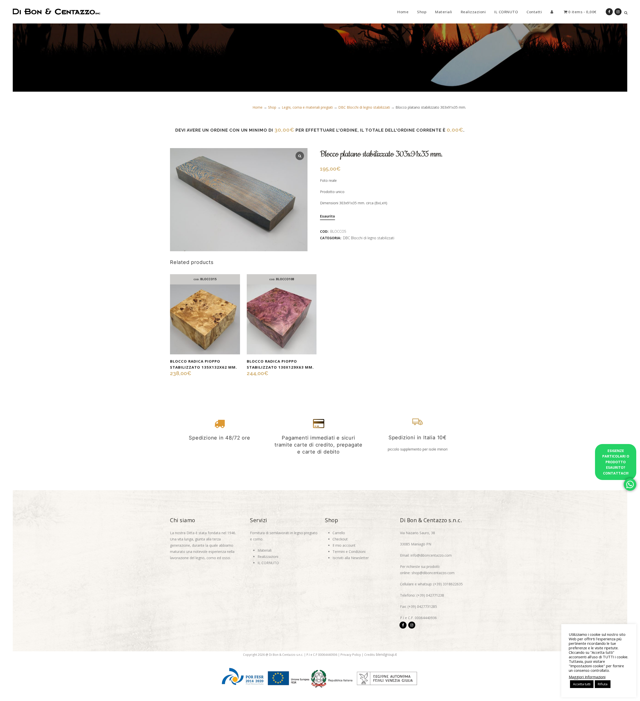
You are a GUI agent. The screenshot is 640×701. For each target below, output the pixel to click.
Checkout (340, 539)
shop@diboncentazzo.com (433, 572)
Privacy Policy (350, 654)
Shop (272, 107)
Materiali (265, 550)
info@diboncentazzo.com (431, 555)
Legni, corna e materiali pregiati (307, 107)
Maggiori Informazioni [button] (587, 677)
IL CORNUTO (268, 562)
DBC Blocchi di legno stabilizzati (364, 107)
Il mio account (344, 545)
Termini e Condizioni (349, 551)
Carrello (338, 532)
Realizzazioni (268, 556)
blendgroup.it (386, 654)
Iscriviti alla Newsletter (350, 557)
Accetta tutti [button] (581, 684)
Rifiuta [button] (603, 684)
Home (257, 107)
